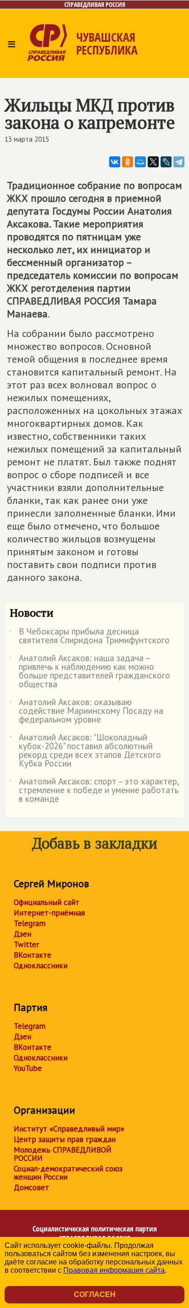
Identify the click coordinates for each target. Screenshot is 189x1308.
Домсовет (31, 1187)
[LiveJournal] (166, 161)
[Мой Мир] (140, 161)
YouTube (28, 1068)
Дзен (22, 934)
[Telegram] (178, 161)
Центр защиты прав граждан (65, 1139)
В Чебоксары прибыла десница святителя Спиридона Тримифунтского (90, 636)
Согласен (95, 1294)
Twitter (26, 944)
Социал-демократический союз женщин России (68, 1173)
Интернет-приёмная (49, 913)
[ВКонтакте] (114, 161)
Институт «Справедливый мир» (69, 1129)
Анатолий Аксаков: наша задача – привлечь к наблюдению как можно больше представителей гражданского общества (90, 672)
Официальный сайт (46, 902)
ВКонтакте (32, 955)
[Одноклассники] (127, 161)
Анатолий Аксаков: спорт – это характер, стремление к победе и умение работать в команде (94, 790)
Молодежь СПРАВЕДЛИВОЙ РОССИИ (62, 1154)
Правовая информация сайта (114, 1270)
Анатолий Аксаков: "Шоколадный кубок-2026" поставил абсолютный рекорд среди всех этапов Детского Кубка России (85, 751)
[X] (153, 161)
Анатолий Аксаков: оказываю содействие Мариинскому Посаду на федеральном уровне (86, 711)
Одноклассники (40, 965)
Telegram (29, 923)
